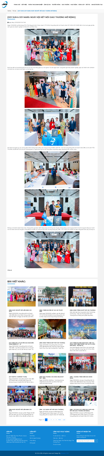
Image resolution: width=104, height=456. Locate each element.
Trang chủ (17, 4)
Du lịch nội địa (57, 444)
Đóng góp (81, 4)
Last (64, 419)
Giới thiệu (24, 4)
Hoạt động (74, 4)
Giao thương (65, 4)
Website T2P (65, 453)
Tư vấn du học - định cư (59, 435)
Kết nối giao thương (35, 438)
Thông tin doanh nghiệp (35, 4)
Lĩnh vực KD (47, 4)
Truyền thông (56, 4)
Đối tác (88, 4)
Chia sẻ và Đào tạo (96, 4)
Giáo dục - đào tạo (58, 438)
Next (59, 419)
